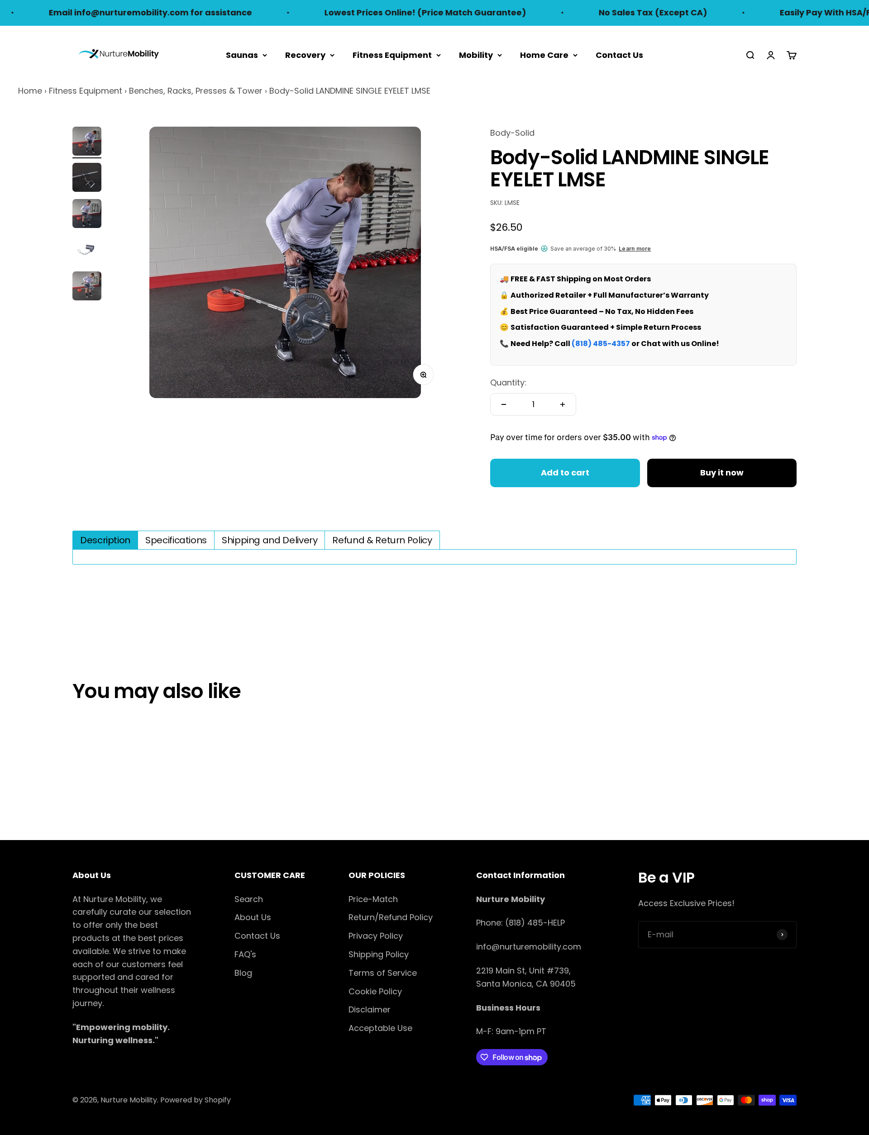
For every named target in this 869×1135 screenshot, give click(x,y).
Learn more (635, 248)
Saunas (242, 54)
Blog (243, 972)
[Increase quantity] (562, 404)
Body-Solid (512, 132)
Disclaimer (370, 1009)
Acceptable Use (380, 1028)
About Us (252, 917)
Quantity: (508, 382)
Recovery (305, 54)
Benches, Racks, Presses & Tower (196, 90)
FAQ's (245, 954)
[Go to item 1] (86, 142)
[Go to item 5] (86, 287)
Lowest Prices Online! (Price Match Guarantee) (394, 12)
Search (248, 899)
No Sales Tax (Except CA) (621, 12)
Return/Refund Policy (391, 917)
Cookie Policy (375, 991)
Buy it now (722, 472)
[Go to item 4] (86, 251)
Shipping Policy (379, 954)
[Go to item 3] (86, 215)
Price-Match (373, 899)
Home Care (544, 54)
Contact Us (619, 54)
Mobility (476, 54)
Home (30, 90)
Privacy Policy (376, 935)
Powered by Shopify (195, 1100)
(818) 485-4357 (601, 343)
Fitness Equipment (392, 54)
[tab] (105, 540)
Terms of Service (383, 972)
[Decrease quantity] (504, 404)
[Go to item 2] (86, 179)
